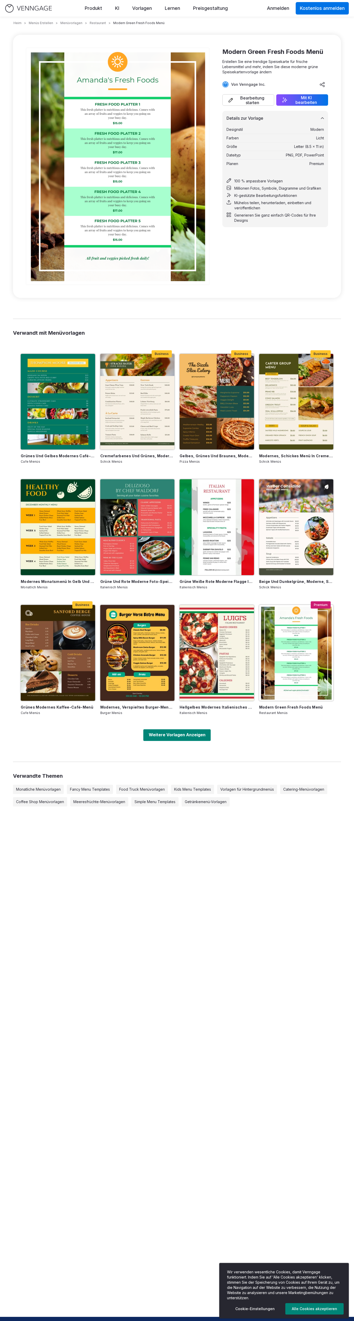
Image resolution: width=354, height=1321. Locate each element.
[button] (248, 100)
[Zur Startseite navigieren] (28, 8)
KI (117, 8)
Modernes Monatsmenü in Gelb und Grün (58, 581)
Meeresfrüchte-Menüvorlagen (99, 801)
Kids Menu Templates (192, 789)
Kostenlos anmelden (322, 8)
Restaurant (98, 23)
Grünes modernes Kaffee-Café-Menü (57, 707)
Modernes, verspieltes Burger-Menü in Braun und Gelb (137, 707)
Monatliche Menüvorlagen (38, 789)
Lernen (172, 8)
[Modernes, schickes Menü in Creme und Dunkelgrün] (296, 402)
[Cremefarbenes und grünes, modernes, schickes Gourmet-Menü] (137, 402)
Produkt (93, 8)
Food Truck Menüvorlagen (142, 789)
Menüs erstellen (41, 23)
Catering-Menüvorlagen (303, 789)
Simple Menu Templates (154, 801)
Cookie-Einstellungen (255, 1308)
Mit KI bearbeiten (306, 100)
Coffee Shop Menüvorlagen (40, 801)
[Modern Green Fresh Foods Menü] (296, 653)
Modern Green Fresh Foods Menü (291, 707)
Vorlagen (142, 8)
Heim (17, 23)
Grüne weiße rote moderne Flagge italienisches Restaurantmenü (217, 581)
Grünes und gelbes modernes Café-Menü (58, 456)
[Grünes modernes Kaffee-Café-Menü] (58, 653)
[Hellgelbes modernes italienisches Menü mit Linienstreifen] (217, 653)
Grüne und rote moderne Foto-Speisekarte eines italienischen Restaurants (137, 581)
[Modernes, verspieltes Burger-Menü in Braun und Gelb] (137, 653)
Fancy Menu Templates (90, 789)
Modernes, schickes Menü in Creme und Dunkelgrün (296, 456)
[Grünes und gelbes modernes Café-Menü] (58, 402)
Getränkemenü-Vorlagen (205, 801)
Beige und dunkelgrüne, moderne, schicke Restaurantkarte (296, 581)
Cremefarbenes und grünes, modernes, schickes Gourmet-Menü (137, 456)
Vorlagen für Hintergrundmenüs (247, 789)
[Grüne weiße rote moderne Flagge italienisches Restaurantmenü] (217, 527)
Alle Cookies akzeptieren (314, 1308)
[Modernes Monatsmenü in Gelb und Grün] (58, 527)
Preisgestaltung (210, 8)
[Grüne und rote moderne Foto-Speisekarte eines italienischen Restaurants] (137, 527)
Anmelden (278, 8)
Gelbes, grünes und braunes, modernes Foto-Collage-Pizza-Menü (217, 456)
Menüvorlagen (71, 23)
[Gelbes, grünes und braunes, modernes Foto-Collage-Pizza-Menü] (217, 402)
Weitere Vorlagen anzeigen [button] (177, 734)
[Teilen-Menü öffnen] (322, 84)
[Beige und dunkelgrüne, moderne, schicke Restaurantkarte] (296, 527)
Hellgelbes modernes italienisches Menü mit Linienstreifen (217, 707)
